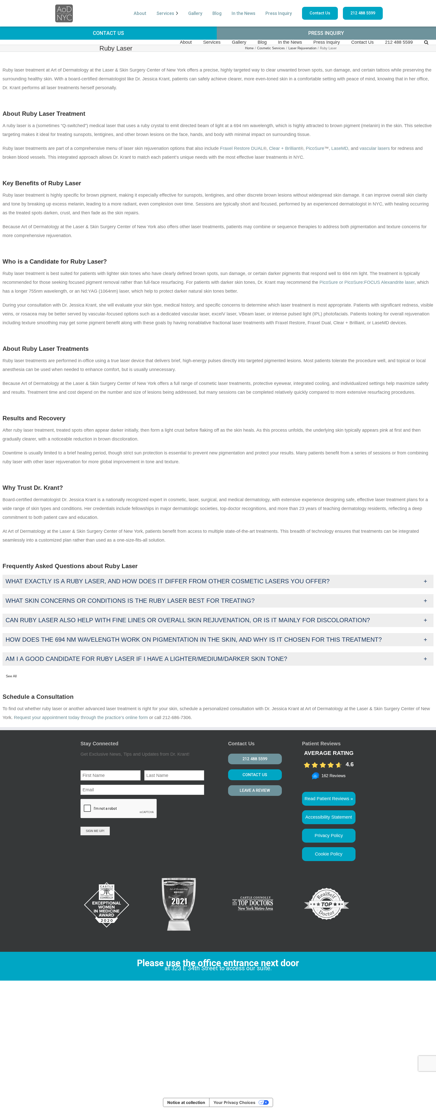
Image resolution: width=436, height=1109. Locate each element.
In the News (243, 13)
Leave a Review (255, 790)
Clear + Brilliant (284, 148)
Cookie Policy (328, 854)
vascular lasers (375, 148)
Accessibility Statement (328, 817)
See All (11, 676)
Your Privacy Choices (234, 1102)
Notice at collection (186, 1102)
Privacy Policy (329, 835)
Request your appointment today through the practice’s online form (81, 717)
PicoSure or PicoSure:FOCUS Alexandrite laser (367, 282)
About (140, 13)
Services (165, 13)
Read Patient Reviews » (329, 798)
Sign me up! (95, 831)
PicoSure (315, 148)
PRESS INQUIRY (326, 33)
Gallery (195, 13)
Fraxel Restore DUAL (241, 148)
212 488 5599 (362, 13)
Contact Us (320, 13)
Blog (217, 13)
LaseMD (339, 148)
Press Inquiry (278, 13)
